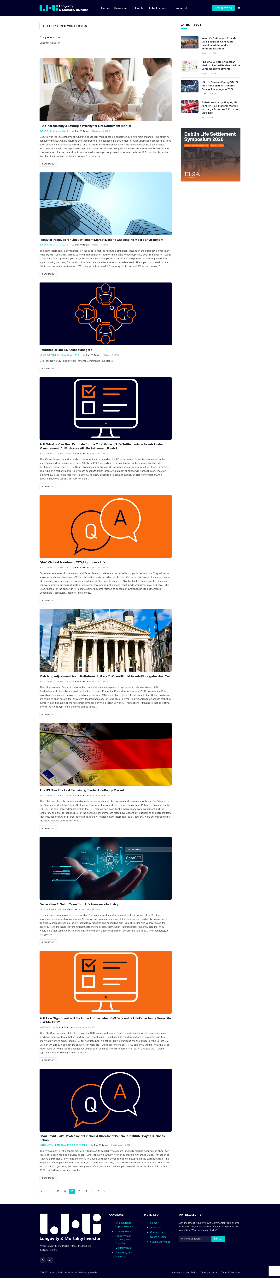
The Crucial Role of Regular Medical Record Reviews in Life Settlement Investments (220, 65)
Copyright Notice (209, 1272)
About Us (155, 1227)
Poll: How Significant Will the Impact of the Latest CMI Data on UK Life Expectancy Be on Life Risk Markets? (105, 1020)
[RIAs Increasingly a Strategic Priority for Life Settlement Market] (106, 89)
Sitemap (175, 1272)
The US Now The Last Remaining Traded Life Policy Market (82, 790)
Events (139, 8)
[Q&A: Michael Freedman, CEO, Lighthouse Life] (106, 526)
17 (86, 1191)
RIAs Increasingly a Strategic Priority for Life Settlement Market (85, 126)
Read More (48, 164)
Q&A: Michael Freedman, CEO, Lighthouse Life (72, 562)
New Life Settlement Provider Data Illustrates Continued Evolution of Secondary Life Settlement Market (219, 43)
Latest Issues (157, 8)
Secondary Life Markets (54, 131)
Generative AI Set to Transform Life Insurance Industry (79, 904)
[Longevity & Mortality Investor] (68, 8)
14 (65, 1191)
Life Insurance (48, 909)
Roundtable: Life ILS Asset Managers (66, 349)
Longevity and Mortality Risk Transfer (63, 1145)
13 (58, 1191)
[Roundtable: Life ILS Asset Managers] (106, 314)
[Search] (238, 8)
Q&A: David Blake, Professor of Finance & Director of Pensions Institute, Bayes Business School (102, 1138)
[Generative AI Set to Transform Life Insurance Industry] (106, 868)
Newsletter (223, 8)
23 (97, 1191)
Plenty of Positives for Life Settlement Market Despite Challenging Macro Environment (101, 239)
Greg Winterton (50, 37)
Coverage (120, 8)
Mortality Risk (123, 1247)
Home (105, 8)
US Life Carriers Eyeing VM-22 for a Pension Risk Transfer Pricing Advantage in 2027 (219, 86)
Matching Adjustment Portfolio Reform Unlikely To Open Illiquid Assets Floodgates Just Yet (105, 676)
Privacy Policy (190, 1272)
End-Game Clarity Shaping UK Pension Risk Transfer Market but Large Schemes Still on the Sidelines (220, 107)
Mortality (46, 1027)
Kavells (93, 1272)
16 (79, 1191)
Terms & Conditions (230, 1272)
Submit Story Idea (160, 1241)
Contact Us (181, 8)
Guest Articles (158, 1236)
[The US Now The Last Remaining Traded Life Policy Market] (106, 754)
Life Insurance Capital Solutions (59, 355)
